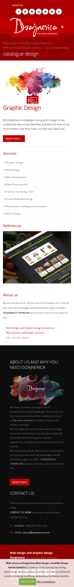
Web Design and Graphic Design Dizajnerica (27, 43)
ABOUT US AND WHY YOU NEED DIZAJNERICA (34, 364)
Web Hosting (14, 213)
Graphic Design (22, 107)
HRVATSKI (17, 5)
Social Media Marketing (19, 198)
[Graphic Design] (37, 84)
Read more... (14, 138)
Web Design (13, 169)
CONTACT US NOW (20, 512)
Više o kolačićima (46, 581)
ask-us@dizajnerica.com (36, 532)
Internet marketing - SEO (20, 191)
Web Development (17, 177)
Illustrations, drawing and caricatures (27, 206)
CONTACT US (22, 493)
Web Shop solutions (17, 184)
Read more (19, 482)
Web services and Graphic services (22, 47)
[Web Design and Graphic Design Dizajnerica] (36, 26)
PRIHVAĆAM (27, 581)
